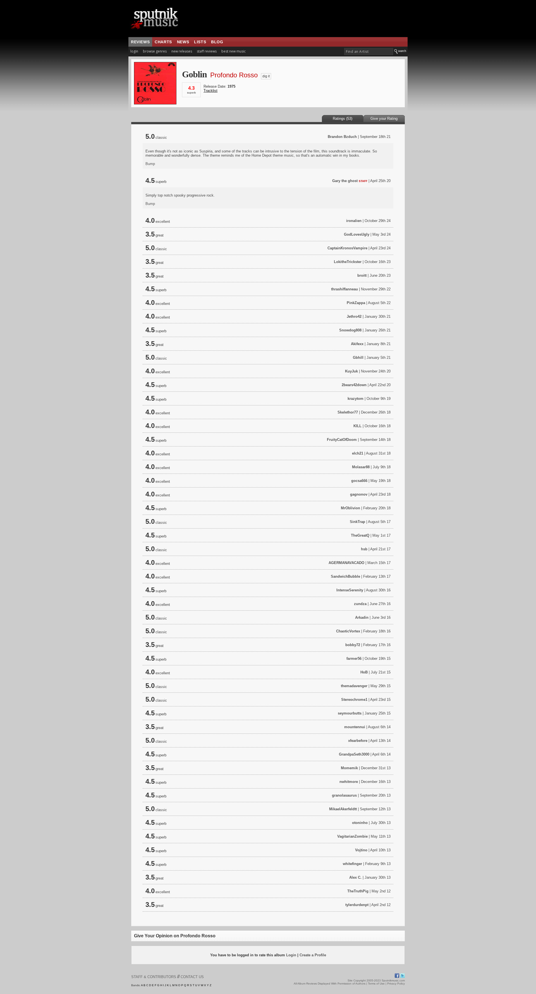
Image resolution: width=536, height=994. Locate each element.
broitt (362, 275)
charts (163, 42)
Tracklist (210, 91)
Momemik (349, 768)
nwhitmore (348, 782)
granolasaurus (344, 795)
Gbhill (358, 357)
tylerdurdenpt (356, 905)
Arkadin (361, 617)
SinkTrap (357, 522)
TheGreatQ (360, 535)
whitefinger (352, 864)
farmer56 (354, 658)
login (134, 51)
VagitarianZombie (352, 836)
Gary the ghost (345, 181)
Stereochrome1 (354, 699)
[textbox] (368, 51)
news (183, 42)
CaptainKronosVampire (347, 248)
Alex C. (355, 877)
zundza (360, 604)
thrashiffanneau (344, 289)
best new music (233, 51)
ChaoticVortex (348, 631)
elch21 (357, 453)
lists (200, 42)
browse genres (155, 51)
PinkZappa (356, 303)
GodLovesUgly (356, 234)
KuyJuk (351, 371)
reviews (140, 42)
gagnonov (358, 494)
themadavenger (354, 686)
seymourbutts (350, 713)
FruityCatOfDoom (342, 440)
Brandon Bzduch (342, 137)
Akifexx (357, 344)
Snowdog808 (350, 330)
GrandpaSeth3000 (354, 754)
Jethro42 (354, 316)
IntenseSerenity (349, 590)
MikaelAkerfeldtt (343, 809)
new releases (181, 51)
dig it (266, 76)
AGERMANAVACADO (346, 563)
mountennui (354, 727)
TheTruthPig (357, 891)
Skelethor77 (348, 412)
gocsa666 (359, 481)
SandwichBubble (345, 576)
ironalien (354, 221)
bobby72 (352, 645)
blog (217, 42)
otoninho (360, 823)
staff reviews (207, 51)
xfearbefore (357, 741)
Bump (150, 164)
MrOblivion (350, 508)
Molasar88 (361, 467)
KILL (357, 426)
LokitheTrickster (348, 262)
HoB (364, 672)
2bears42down (354, 385)
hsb (364, 549)
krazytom (355, 398)
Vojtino (361, 850)
